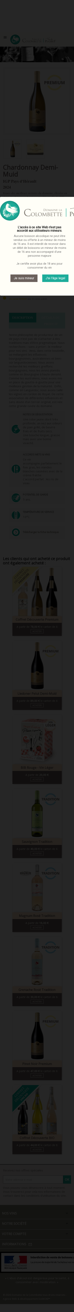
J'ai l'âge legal (55, 278)
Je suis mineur (24, 278)
